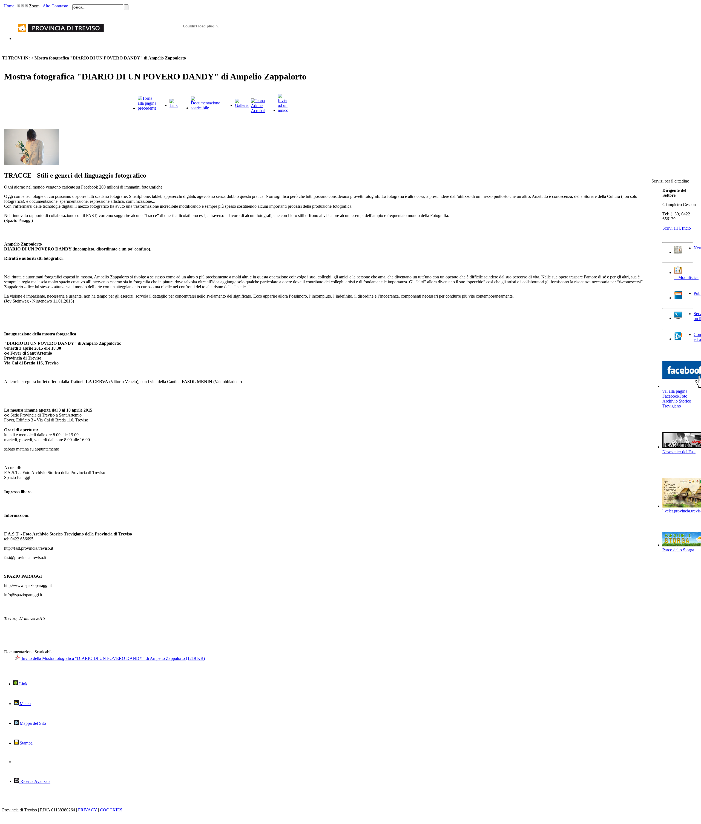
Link (22, 684)
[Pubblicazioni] (678, 297)
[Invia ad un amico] (283, 110)
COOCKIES (111, 810)
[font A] (19, 6)
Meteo (25, 703)
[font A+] (22, 6)
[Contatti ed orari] (678, 339)
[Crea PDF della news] (258, 110)
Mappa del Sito (32, 723)
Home (9, 6)
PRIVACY (88, 810)
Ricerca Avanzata (34, 781)
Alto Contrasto (55, 6)
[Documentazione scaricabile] (205, 108)
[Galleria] (242, 105)
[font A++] (26, 6)
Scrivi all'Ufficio (676, 228)
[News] (678, 252)
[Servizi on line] (678, 318)
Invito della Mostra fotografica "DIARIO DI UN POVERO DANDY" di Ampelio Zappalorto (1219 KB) (113, 658)
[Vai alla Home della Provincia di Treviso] (59, 38)
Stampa (26, 743)
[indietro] (147, 108)
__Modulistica (686, 277)
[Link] (173, 105)
